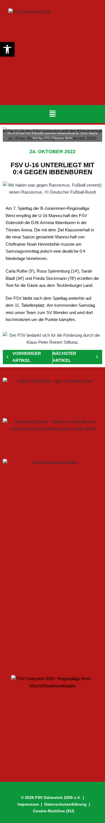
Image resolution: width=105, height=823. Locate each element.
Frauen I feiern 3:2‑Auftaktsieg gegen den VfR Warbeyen (48, 615)
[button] (52, 114)
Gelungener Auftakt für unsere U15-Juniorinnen (47, 583)
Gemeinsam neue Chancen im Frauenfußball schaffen (36, 648)
